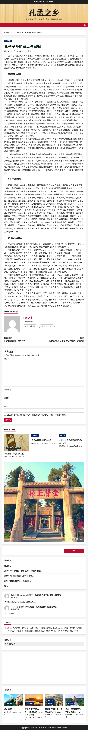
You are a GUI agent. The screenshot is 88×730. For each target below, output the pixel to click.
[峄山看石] (13, 700)
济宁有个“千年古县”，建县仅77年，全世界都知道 (23, 571)
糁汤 (6, 586)
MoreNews (52, 727)
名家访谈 (70, 703)
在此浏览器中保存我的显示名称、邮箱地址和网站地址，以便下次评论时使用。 (37, 415)
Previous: (16, 339)
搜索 (73, 550)
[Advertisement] (20, 668)
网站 (6, 406)
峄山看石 (7, 565)
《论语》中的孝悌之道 (14, 453)
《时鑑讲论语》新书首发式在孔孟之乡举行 (40, 607)
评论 (6, 359)
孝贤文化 (8, 41)
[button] (4, 25)
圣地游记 (9, 703)
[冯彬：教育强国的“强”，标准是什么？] (74, 700)
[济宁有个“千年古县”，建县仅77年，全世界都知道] (34, 700)
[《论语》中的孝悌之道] (16, 442)
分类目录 (7, 640)
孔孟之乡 (44, 12)
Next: (66, 339)
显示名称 (8, 389)
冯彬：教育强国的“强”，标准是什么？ (18, 580)
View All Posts (46, 326)
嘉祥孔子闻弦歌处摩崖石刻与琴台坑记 (18, 576)
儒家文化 (9, 448)
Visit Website (30, 326)
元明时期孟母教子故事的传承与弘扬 (70, 441)
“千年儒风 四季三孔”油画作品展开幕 (47, 595)
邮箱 (6, 398)
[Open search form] (85, 25)
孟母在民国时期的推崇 (41, 440)
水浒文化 (30, 703)
